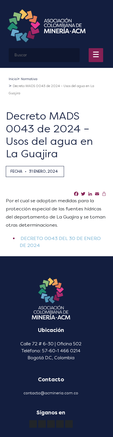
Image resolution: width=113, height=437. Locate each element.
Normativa (29, 79)
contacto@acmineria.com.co (50, 393)
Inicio (13, 79)
